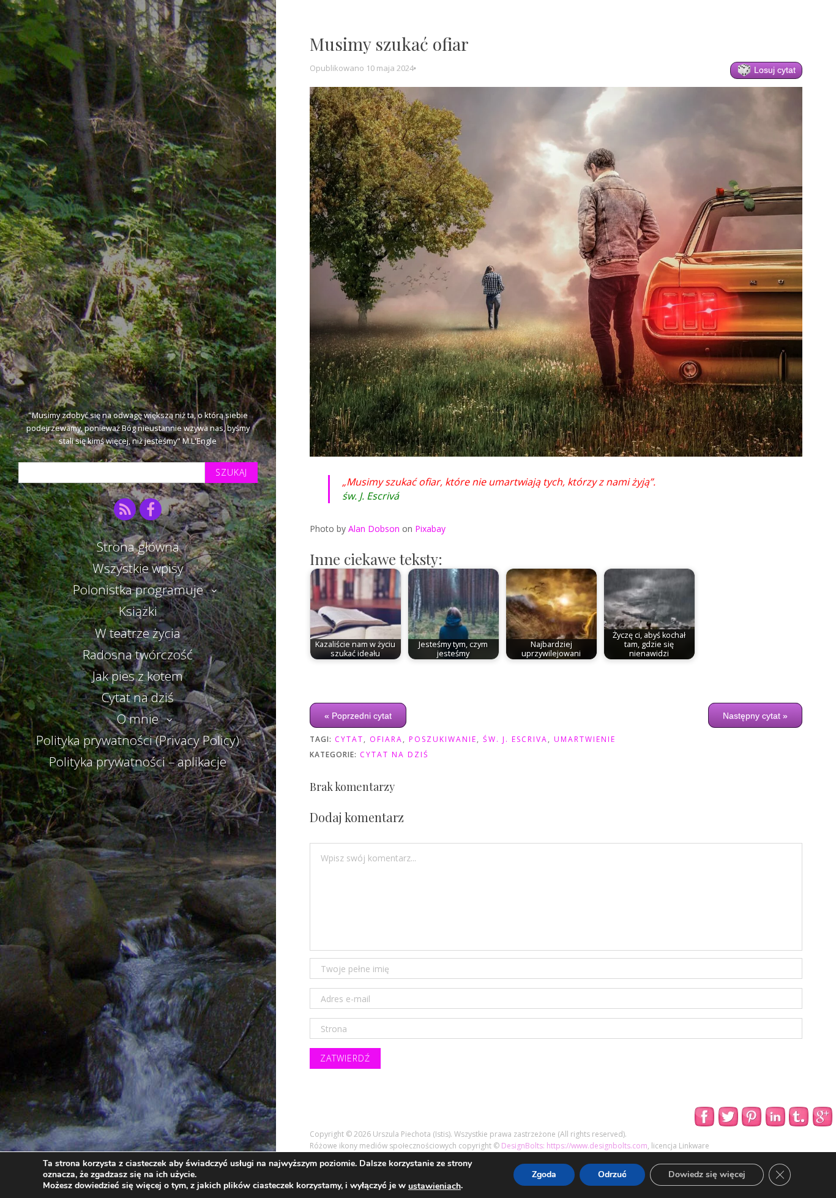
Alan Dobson (374, 528)
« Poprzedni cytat (358, 716)
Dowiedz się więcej (706, 1175)
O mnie (138, 718)
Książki (138, 611)
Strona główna (138, 546)
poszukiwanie (443, 739)
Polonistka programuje (138, 589)
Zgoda (544, 1175)
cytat (349, 739)
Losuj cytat (774, 70)
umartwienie (585, 739)
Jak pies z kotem (137, 675)
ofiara (386, 739)
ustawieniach (434, 1186)
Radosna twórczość (138, 654)
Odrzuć (612, 1175)
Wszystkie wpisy (138, 568)
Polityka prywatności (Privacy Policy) (137, 740)
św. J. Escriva (515, 739)
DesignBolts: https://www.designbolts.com (574, 1145)
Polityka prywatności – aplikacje (137, 761)
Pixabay (430, 528)
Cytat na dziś (138, 697)
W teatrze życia (138, 633)
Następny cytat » (755, 716)
